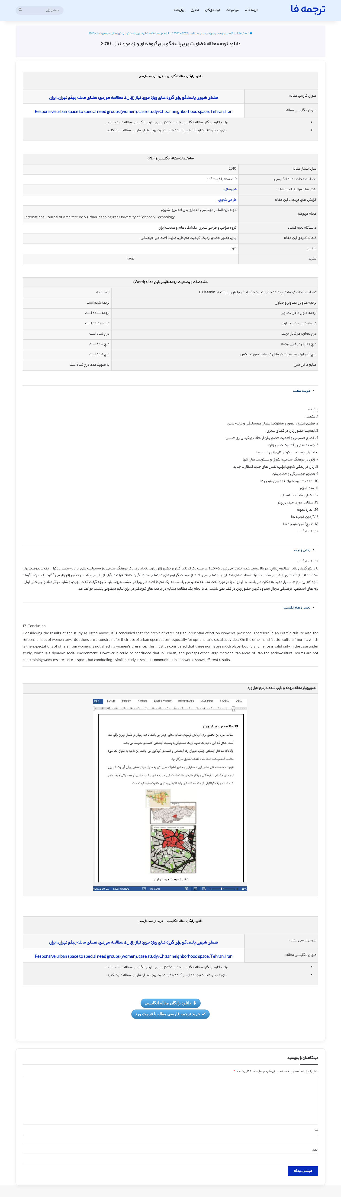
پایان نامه (179, 10)
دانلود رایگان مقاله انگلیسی (168, 1003)
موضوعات (232, 10)
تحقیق (195, 10)
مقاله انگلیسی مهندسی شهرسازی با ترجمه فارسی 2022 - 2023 (207, 33)
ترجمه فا (252, 10)
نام (316, 1130)
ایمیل (315, 1150)
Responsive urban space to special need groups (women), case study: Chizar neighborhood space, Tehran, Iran (133, 112)
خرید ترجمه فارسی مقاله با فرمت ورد (167, 1013)
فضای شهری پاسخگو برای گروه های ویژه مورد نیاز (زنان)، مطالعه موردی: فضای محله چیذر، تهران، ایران (133, 98)
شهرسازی (230, 190)
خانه (247, 33)
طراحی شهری (227, 200)
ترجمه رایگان (212, 10)
